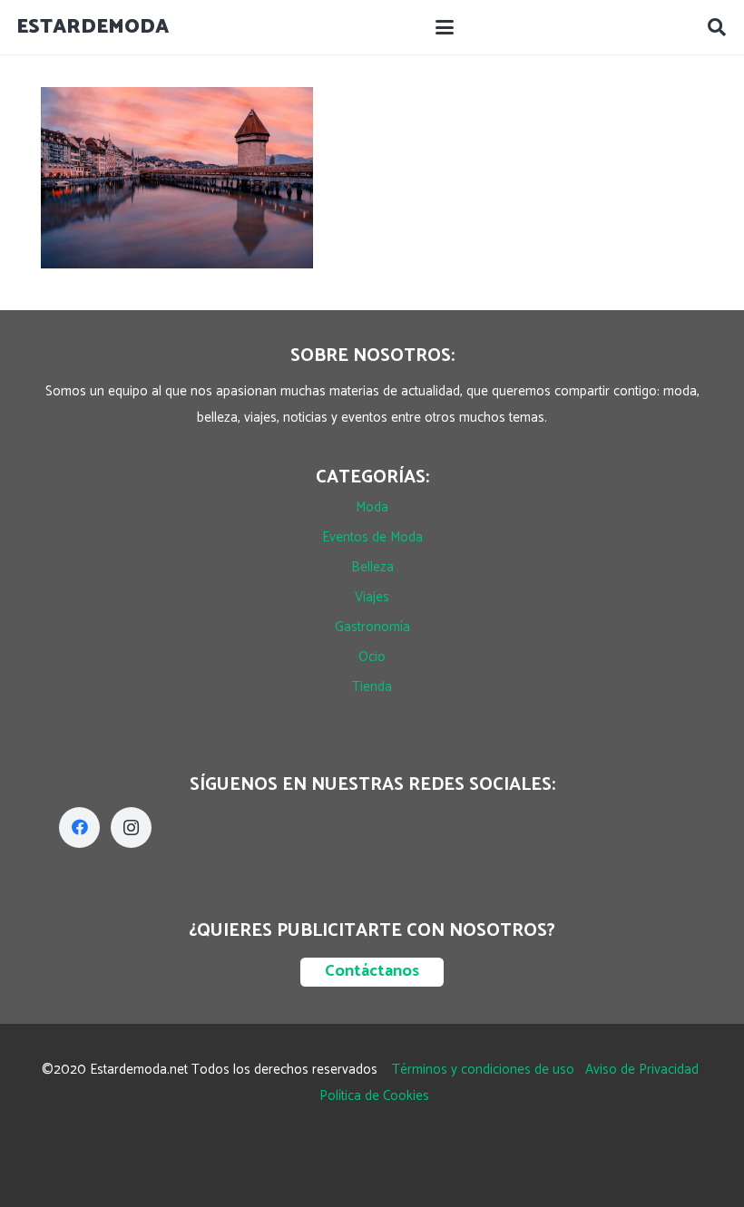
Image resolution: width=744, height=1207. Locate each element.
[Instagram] (131, 827)
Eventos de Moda (372, 537)
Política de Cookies (374, 1096)
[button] (444, 27)
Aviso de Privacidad (642, 1069)
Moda (372, 507)
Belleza (372, 567)
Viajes (372, 597)
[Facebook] (79, 827)
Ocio (372, 657)
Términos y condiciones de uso (483, 1069)
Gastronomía (372, 627)
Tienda (372, 687)
